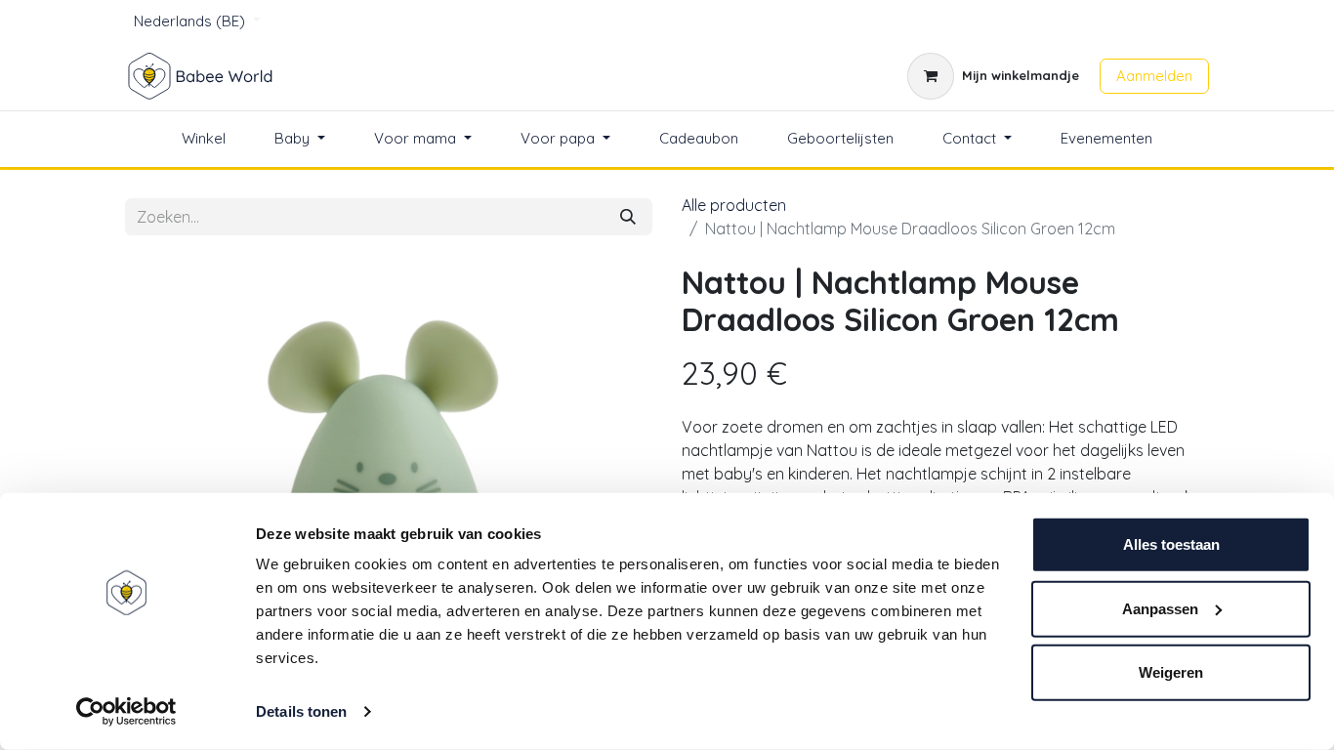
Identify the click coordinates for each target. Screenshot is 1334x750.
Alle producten (734, 205)
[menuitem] (203, 139)
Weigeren (1171, 672)
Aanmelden (1154, 75)
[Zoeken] (628, 216)
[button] (164, 459)
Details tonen (301, 711)
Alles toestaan (1171, 544)
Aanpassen (1160, 608)
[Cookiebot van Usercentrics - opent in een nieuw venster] (126, 712)
